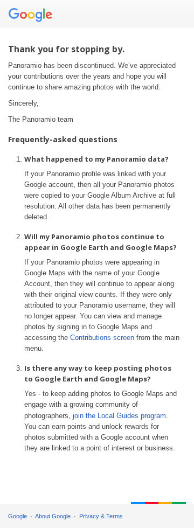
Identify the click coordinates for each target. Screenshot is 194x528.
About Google (53, 516)
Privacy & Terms (101, 516)
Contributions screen (102, 338)
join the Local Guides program (119, 416)
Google (17, 516)
